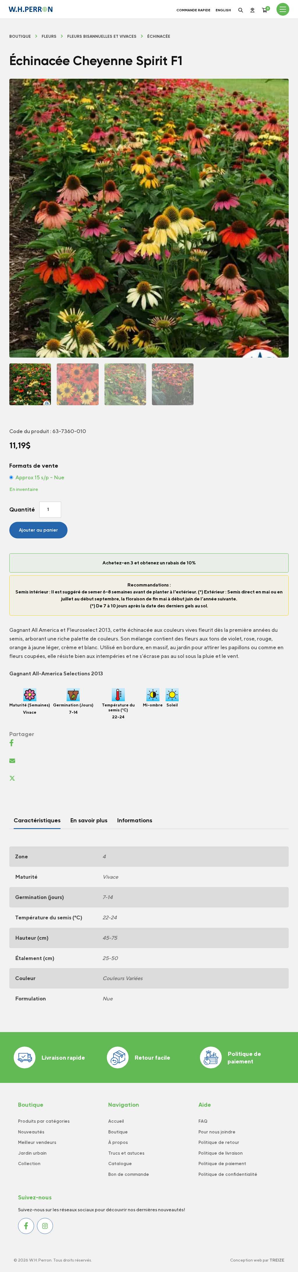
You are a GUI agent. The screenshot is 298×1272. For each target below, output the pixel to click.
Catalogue (120, 1163)
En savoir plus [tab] (88, 820)
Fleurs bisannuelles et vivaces (101, 36)
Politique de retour (218, 1142)
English (223, 10)
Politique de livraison (220, 1153)
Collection (29, 1163)
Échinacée (158, 36)
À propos (118, 1142)
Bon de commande (128, 1174)
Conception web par (257, 1260)
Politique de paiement (244, 1057)
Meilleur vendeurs (37, 1142)
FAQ (202, 1121)
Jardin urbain (32, 1153)
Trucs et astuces (126, 1153)
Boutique (20, 36)
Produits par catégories (44, 1121)
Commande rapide (193, 10)
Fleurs (49, 36)
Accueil (116, 1121)
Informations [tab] (134, 820)
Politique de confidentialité (227, 1174)
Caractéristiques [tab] (37, 820)
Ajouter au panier (38, 530)
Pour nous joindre (216, 1132)
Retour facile (152, 1057)
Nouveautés (31, 1132)
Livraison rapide (63, 1057)
